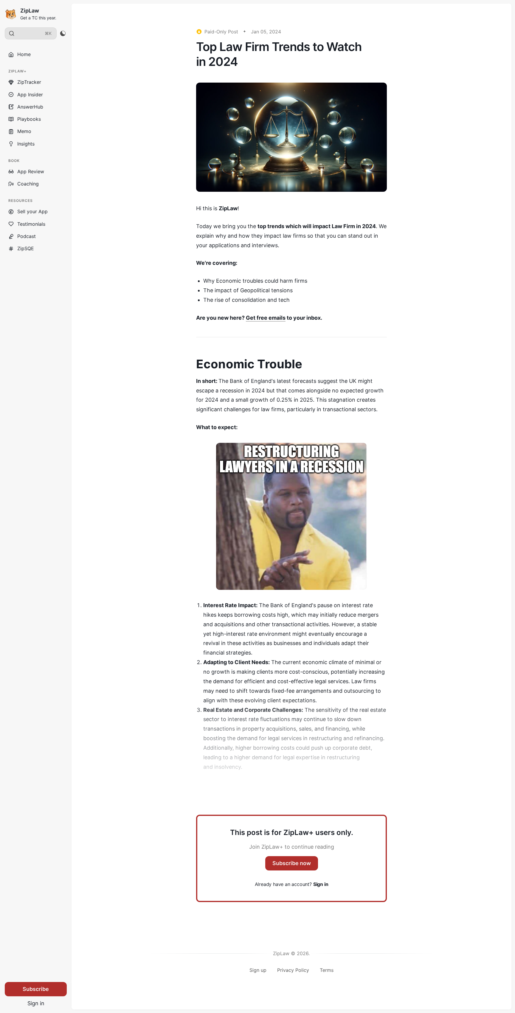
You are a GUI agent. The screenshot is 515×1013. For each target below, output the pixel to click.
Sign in (35, 1003)
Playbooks (29, 119)
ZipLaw (29, 10)
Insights (26, 144)
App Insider (30, 95)
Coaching (28, 184)
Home (24, 54)
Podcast (26, 236)
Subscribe (36, 989)
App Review (30, 171)
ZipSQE (25, 248)
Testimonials (31, 224)
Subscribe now (291, 863)
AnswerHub (30, 107)
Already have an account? (291, 884)
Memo (24, 131)
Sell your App (32, 211)
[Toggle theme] (63, 33)
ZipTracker (29, 82)
